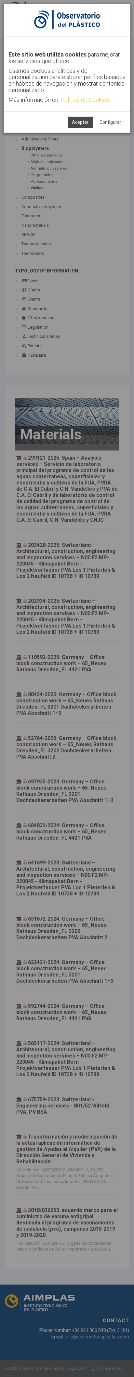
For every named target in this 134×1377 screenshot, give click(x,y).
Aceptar (80, 122)
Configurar (110, 122)
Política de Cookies (84, 99)
